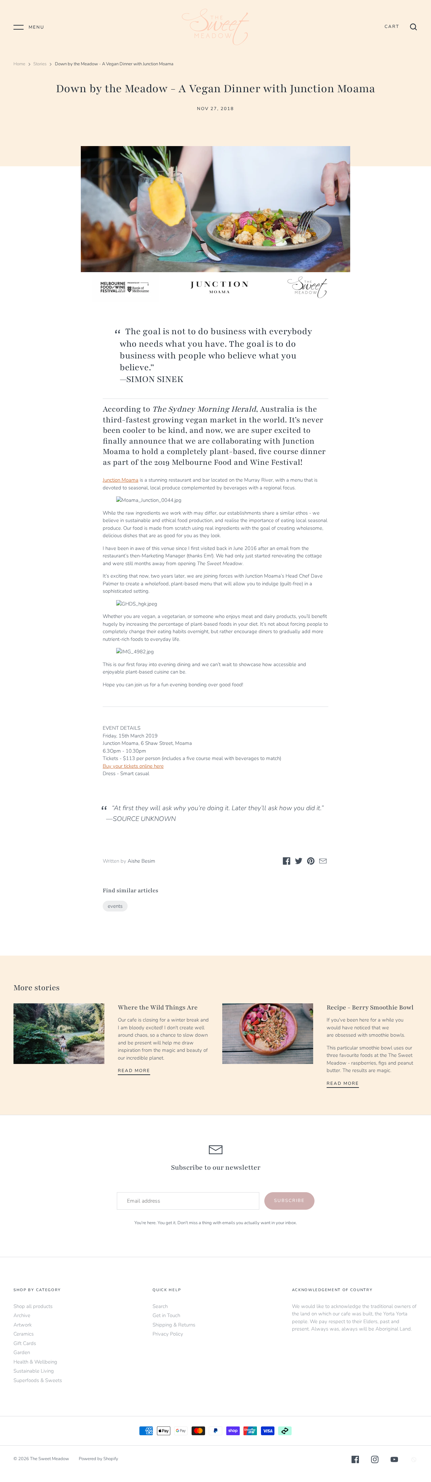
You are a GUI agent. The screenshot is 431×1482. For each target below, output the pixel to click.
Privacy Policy (168, 1334)
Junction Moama (120, 480)
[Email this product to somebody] (323, 862)
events (115, 906)
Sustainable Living (33, 1371)
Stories (39, 64)
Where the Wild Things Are (158, 1007)
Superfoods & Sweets (37, 1380)
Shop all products (33, 1306)
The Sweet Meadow (49, 1459)
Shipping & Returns (174, 1324)
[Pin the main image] (310, 862)
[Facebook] (355, 1461)
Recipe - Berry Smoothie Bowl (370, 1007)
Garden (21, 1352)
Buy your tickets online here (133, 766)
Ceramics (23, 1334)
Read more (134, 1071)
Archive (21, 1315)
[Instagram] (374, 1461)
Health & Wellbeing (35, 1361)
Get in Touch (166, 1315)
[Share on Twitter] (298, 862)
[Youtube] (394, 1461)
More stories (36, 988)
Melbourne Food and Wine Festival (236, 462)
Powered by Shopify (98, 1459)
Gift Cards (24, 1343)
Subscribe (289, 1201)
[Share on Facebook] (286, 862)
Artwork (22, 1324)
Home (19, 64)
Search (160, 1306)
